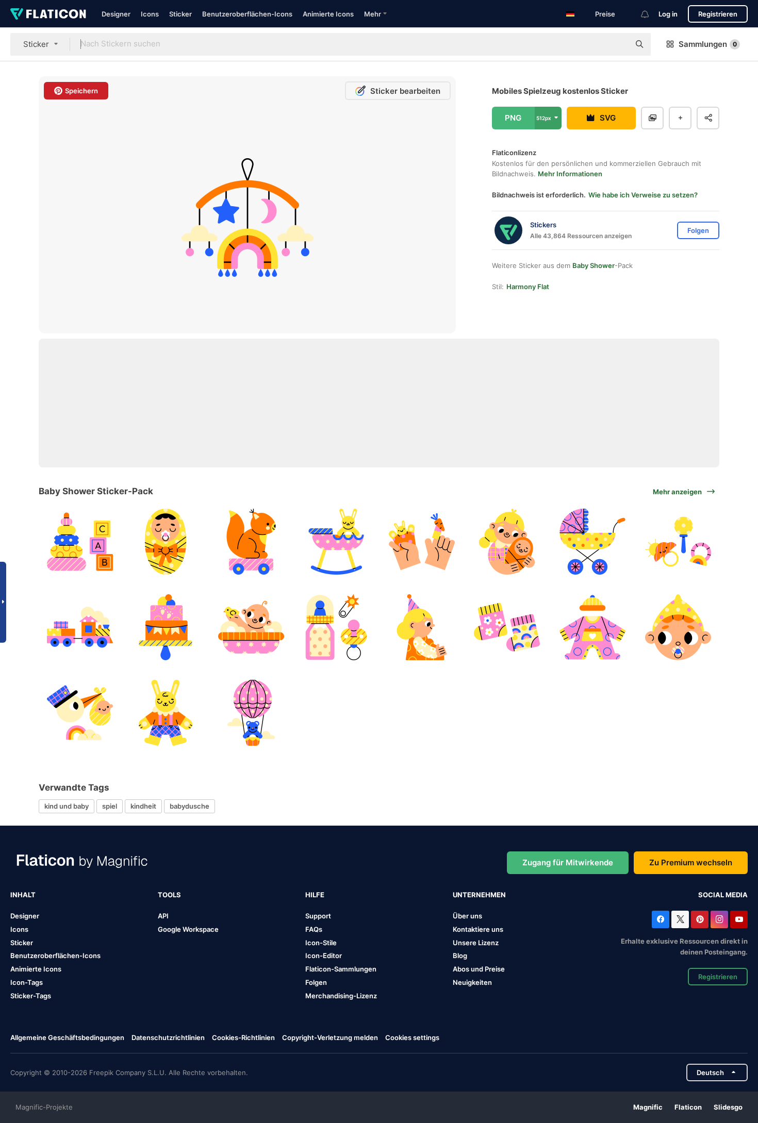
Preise (605, 14)
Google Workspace (188, 929)
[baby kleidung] (593, 627)
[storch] (80, 712)
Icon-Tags (26, 982)
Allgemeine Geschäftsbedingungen (67, 1037)
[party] (166, 627)
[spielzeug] (678, 542)
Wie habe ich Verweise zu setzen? (643, 195)
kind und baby (66, 806)
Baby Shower (593, 265)
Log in (668, 14)
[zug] (80, 627)
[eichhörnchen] (251, 542)
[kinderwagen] (593, 542)
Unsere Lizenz (476, 942)
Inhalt (23, 895)
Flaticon (688, 1107)
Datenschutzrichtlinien (168, 1037)
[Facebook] (660, 919)
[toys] (80, 542)
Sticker (180, 14)
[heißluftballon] (251, 712)
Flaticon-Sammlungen (340, 969)
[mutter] (507, 542)
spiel (109, 806)
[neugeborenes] (166, 542)
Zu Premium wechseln (690, 862)
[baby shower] (336, 627)
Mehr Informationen (570, 174)
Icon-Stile (321, 942)
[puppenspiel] (422, 542)
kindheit (143, 806)
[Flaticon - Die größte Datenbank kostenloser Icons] (48, 14)
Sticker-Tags (30, 996)
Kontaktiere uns (478, 929)
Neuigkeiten (472, 982)
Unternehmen (479, 895)
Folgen (316, 982)
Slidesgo (728, 1107)
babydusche (189, 806)
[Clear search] (616, 44)
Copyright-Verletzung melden (330, 1037)
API (163, 916)
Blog (460, 955)
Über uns (467, 916)
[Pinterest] (699, 919)
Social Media (723, 895)
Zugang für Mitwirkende (567, 862)
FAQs (313, 929)
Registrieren (717, 14)
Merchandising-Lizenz (341, 996)
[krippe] (336, 542)
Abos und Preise (479, 969)
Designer (116, 14)
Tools (169, 895)
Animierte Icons (328, 14)
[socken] (507, 627)
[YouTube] (739, 919)
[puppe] (166, 712)
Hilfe (314, 895)
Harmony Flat (527, 286)
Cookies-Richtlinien (243, 1037)
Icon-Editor (323, 955)
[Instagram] (719, 919)
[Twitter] (680, 919)
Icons (150, 14)
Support (318, 916)
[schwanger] (422, 627)
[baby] (678, 627)
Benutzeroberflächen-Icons (247, 14)
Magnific (648, 1107)
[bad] (251, 627)
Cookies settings (412, 1038)
